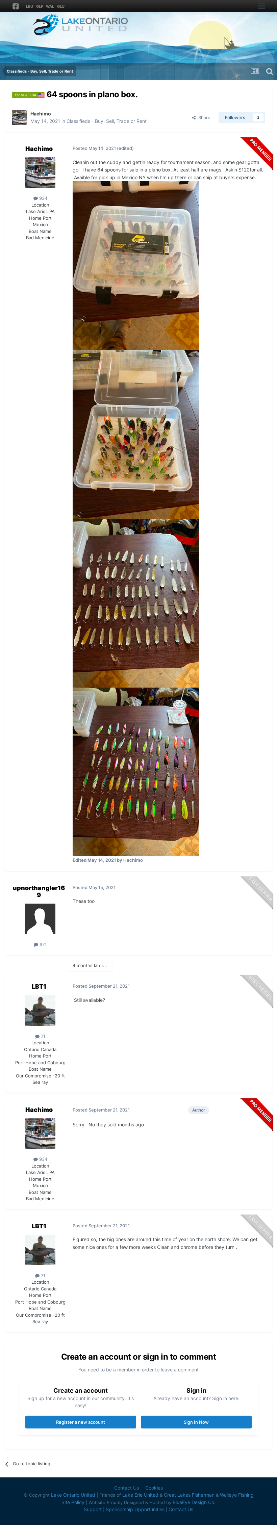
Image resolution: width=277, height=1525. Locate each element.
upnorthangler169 (39, 891)
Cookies (154, 1488)
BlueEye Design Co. (194, 1502)
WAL (50, 6)
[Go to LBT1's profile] (40, 1010)
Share (203, 117)
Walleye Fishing (237, 1495)
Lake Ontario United (73, 1495)
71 (42, 1036)
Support (93, 1509)
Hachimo (40, 113)
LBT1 (39, 986)
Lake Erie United (140, 1495)
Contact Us (126, 1488)
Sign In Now (196, 1422)
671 (42, 944)
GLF (39, 6)
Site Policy (72, 1502)
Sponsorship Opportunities (135, 1509)
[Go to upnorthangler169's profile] (40, 919)
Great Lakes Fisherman (189, 1495)
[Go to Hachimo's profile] (19, 117)
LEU (29, 6)
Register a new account (80, 1422)
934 (42, 198)
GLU (61, 6)
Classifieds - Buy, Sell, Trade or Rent (107, 121)
